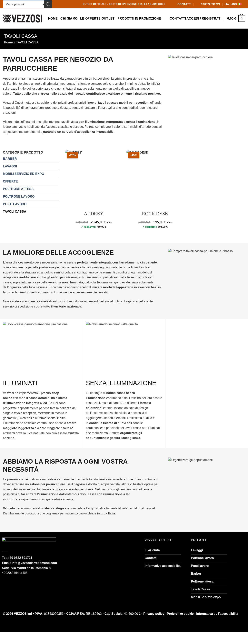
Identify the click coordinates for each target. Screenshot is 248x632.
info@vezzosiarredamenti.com (34, 563)
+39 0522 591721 (20, 557)
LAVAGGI (10, 166)
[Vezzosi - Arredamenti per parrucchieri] (22, 18)
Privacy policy (153, 613)
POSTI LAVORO (14, 204)
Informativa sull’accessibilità (217, 613)
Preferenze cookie (180, 613)
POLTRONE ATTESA (18, 189)
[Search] (48, 4)
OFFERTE (10, 181)
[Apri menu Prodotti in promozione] (164, 19)
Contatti (178, 18)
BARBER (10, 158)
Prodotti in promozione (139, 18)
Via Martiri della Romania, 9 (31, 568)
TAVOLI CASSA (14, 211)
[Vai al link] (29, 543)
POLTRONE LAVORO (19, 196)
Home (53, 18)
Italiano (231, 4)
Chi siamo (68, 18)
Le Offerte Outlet (97, 18)
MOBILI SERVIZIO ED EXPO (23, 173)
